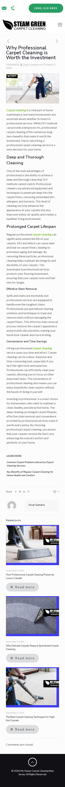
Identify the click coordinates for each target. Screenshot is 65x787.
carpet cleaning (41, 234)
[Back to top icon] (32, 762)
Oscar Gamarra (31, 64)
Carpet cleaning (16, 110)
